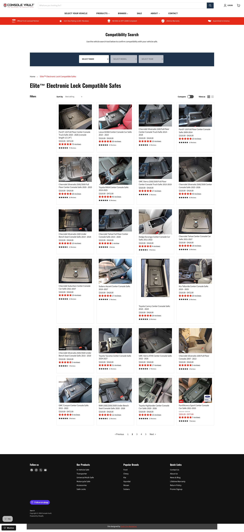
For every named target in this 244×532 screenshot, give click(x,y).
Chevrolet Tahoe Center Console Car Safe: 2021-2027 (195, 238)
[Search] (210, 5)
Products (102, 13)
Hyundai (127, 481)
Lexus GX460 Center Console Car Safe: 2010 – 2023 (115, 133)
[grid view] (209, 97)
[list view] (212, 97)
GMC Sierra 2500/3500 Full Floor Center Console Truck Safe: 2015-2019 (155, 183)
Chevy (125, 473)
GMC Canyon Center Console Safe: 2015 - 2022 (74, 407)
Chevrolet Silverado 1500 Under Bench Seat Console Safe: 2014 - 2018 (75, 235)
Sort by (60, 97)
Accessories (82, 485)
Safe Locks (81, 489)
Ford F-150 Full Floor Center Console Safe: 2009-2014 (194, 131)
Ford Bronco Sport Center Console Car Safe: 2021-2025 (194, 407)
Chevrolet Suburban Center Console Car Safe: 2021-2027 (74, 287)
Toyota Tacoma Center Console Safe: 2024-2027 (115, 357)
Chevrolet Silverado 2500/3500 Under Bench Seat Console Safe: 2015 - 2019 (75, 354)
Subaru (126, 489)
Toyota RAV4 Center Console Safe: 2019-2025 (114, 189)
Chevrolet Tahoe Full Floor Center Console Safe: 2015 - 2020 (113, 235)
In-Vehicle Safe (83, 469)
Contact (173, 13)
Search (32, 510)
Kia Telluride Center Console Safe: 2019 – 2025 (193, 288)
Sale (139, 13)
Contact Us (174, 469)
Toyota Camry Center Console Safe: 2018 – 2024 (154, 308)
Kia (124, 477)
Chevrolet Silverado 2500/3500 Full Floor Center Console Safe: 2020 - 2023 (75, 186)
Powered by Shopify (36, 516)
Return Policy (175, 485)
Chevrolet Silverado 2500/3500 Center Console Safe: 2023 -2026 (195, 186)
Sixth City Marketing (129, 526)
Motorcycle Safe (83, 481)
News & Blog (175, 477)
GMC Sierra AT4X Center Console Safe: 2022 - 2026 (155, 357)
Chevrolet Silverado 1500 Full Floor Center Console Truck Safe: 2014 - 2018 (154, 132)
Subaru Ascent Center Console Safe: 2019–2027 (114, 288)
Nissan (126, 485)
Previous (120, 434)
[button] (65, 144)
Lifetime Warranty (177, 481)
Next (152, 434)
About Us (174, 473)
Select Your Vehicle (75, 13)
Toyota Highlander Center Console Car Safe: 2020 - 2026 (154, 407)
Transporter (82, 473)
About (154, 13)
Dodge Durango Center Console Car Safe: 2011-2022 (154, 238)
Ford (125, 469)
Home (32, 76)
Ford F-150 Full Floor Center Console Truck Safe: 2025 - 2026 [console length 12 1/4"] (74, 135)
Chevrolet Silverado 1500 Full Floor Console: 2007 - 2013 (194, 357)
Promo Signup (176, 489)
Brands (122, 13)
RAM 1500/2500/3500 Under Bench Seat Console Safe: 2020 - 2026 (114, 407)
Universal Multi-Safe (85, 477)
